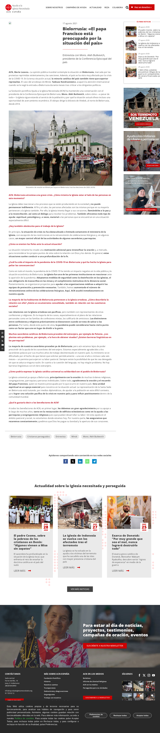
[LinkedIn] (80, 461)
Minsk (74, 436)
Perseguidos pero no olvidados (95, 688)
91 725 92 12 (9, 693)
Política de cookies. (24, 718)
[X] (73, 461)
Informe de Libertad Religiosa (95, 681)
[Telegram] (94, 461)
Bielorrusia (16, 436)
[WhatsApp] (87, 461)
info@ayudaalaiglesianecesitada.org (18, 691)
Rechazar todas (120, 715)
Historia (47, 681)
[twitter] (144, 675)
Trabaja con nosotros (52, 698)
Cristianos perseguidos (38, 436)
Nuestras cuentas (51, 685)
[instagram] (149, 675)
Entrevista (61, 436)
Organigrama (49, 694)
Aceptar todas (142, 715)
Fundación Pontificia (52, 678)
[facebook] (139, 675)
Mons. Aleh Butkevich (93, 436)
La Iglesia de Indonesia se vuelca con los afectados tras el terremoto (79, 540)
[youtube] (153, 675)
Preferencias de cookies (96, 715)
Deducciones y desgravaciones (56, 691)
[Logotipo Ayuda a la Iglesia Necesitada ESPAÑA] (17, 5)
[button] (127, 7)
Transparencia (50, 688)
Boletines (86, 678)
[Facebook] (65, 461)
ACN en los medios (90, 685)
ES (2, 348)
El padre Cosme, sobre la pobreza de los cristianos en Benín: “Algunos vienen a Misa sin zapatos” (31, 542)
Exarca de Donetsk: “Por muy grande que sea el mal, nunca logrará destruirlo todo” (148, 59)
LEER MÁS (20, 570)
